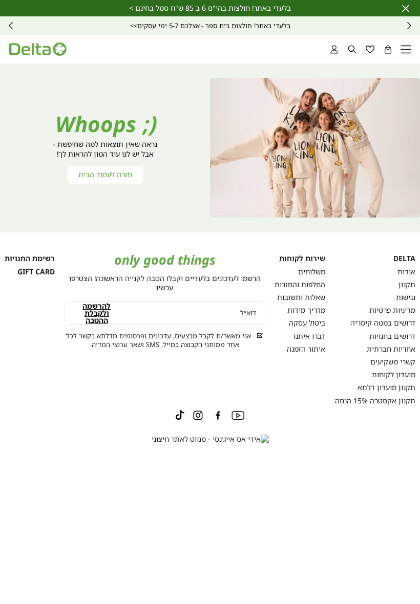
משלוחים (311, 271)
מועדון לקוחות (393, 374)
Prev (409, 25)
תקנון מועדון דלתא (386, 387)
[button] (388, 49)
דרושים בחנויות (392, 336)
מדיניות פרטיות (392, 310)
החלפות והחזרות (300, 284)
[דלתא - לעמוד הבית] (38, 49)
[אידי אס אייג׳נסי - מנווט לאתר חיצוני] (210, 439)
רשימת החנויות (30, 258)
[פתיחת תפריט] (406, 49)
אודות (406, 271)
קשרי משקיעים (392, 361)
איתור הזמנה (306, 349)
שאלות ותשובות (301, 297)
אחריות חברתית (391, 349)
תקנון (406, 284)
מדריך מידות (306, 310)
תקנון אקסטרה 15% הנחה (375, 400)
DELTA (404, 258)
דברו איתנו (309, 336)
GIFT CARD (36, 271)
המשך (11, 25)
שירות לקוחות (302, 258)
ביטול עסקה (307, 323)
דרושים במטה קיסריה (382, 323)
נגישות (405, 297)
